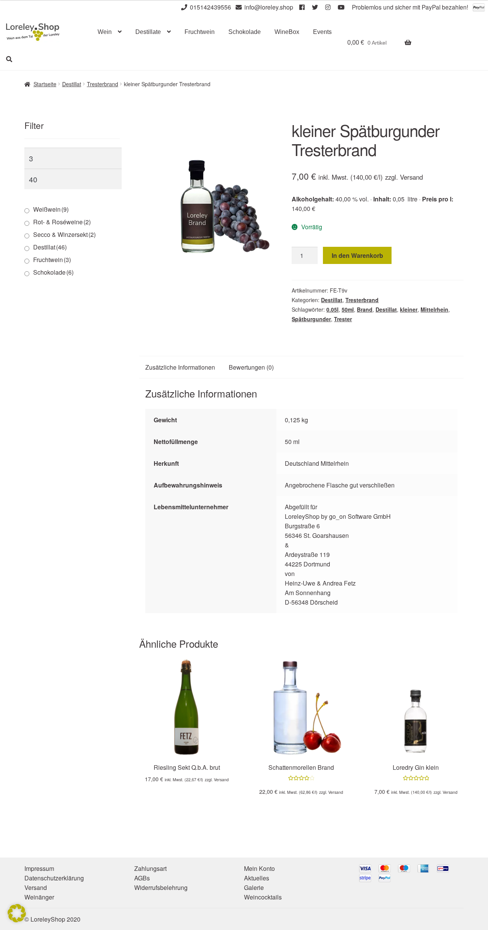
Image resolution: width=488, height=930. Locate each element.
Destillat (71, 84)
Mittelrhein (434, 309)
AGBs (142, 878)
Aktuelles (256, 878)
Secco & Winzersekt (64, 234)
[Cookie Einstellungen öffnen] (17, 920)
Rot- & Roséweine (62, 221)
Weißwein (51, 209)
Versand (411, 177)
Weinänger (39, 897)
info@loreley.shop (268, 7)
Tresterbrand (102, 84)
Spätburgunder (311, 319)
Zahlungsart (150, 868)
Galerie (254, 887)
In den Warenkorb (357, 255)
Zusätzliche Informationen (180, 367)
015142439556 (210, 7)
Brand (364, 309)
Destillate (148, 32)
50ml (348, 309)
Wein (105, 32)
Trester (343, 319)
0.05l (332, 309)
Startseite (45, 84)
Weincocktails (263, 897)
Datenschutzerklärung (54, 878)
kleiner (408, 309)
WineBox (286, 32)
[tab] (180, 367)
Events (322, 32)
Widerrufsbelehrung (161, 887)
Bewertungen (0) (251, 367)
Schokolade (244, 32)
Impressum (39, 868)
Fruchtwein (200, 32)
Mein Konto (259, 868)
